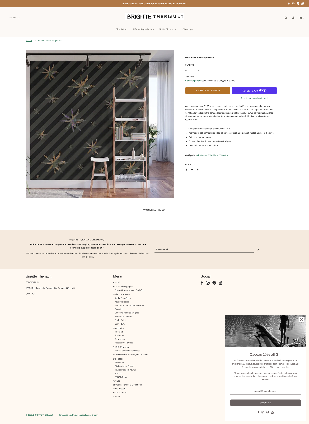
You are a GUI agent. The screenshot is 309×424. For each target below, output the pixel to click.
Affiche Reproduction (143, 29)
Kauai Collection (122, 302)
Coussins (119, 309)
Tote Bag (119, 332)
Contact (116, 396)
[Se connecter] (293, 18)
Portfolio (118, 373)
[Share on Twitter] (192, 169)
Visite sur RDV (119, 392)
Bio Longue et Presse (124, 366)
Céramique (188, 29)
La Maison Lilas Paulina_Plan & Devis (130, 354)
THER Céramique (121, 347)
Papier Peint (120, 320)
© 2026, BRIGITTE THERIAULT (39, 415)
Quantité (189, 65)
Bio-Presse (118, 359)
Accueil (29, 40)
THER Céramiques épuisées (127, 351)
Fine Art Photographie (123, 286)
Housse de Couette (123, 316)
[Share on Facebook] (187, 169)
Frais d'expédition (193, 80)
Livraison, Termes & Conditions (127, 385)
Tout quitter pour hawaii (125, 370)
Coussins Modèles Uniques (127, 313)
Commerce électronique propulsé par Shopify (78, 415)
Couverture (120, 324)
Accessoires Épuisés (124, 343)
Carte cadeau (119, 389)
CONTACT (31, 294)
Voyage (116, 381)
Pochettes (119, 335)
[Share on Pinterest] (197, 169)
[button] (14, 18)
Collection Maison (121, 294)
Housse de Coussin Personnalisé (129, 305)
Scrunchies (120, 339)
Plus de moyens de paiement (254, 98)
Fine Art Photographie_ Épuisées (129, 290)
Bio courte (119, 362)
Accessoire (118, 328)
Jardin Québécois (123, 298)
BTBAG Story (121, 377)
